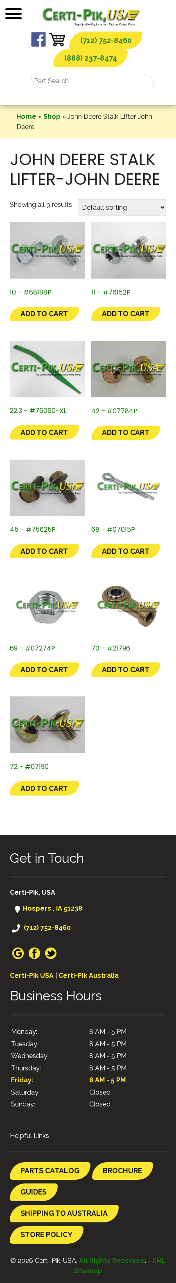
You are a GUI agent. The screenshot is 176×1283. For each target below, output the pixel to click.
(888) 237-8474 (90, 58)
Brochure (122, 1170)
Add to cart (44, 313)
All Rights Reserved (112, 1261)
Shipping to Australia (64, 1213)
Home (26, 116)
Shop (52, 116)
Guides (33, 1192)
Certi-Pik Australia (89, 975)
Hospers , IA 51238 (51, 908)
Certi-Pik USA (32, 975)
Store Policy (46, 1234)
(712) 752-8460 (106, 40)
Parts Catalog (49, 1170)
